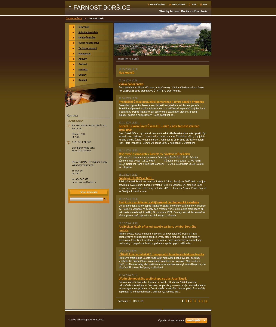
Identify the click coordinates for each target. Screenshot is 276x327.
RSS (194, 4)
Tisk (205, 4)
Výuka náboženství (131, 84)
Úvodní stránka (157, 4)
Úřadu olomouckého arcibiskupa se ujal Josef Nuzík (153, 278)
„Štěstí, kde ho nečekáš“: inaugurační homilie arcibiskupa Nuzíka (161, 254)
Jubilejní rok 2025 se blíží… (136, 178)
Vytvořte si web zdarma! (171, 320)
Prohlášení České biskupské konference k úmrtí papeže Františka (161, 101)
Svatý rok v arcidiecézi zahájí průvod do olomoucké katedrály (159, 202)
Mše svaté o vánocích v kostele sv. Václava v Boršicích (154, 154)
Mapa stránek (178, 4)
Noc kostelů (126, 72)
